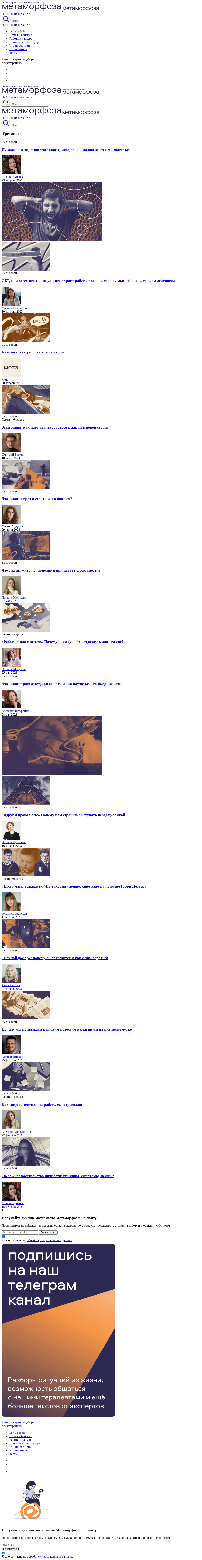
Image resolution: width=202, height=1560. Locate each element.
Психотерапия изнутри (24, 42)
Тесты (13, 52)
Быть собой (17, 31)
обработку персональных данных (49, 1240)
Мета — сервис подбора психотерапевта (18, 1424)
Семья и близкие (20, 35)
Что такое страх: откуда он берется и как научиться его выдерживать (61, 684)
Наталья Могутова (14, 669)
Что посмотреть (20, 45)
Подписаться (48, 1232)
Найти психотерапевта (17, 13)
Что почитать (18, 49)
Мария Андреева (13, 526)
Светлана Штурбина (15, 711)
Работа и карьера (20, 38)
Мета (5, 379)
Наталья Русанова (14, 842)
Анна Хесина (11, 985)
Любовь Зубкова (13, 176)
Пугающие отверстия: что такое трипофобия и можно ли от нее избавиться (66, 150)
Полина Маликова (14, 597)
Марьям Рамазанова (15, 308)
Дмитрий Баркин (13, 454)
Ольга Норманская (14, 913)
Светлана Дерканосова (17, 1131)
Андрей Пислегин (14, 1056)
